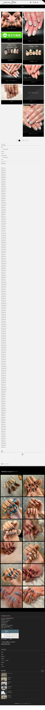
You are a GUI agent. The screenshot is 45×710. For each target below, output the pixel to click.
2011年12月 (3, 345)
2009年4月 (2, 401)
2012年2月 (2, 342)
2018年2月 (2, 216)
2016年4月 (2, 254)
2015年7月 (2, 270)
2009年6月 (2, 398)
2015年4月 (2, 275)
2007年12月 (3, 426)
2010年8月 (2, 373)
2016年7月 (2, 249)
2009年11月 (3, 389)
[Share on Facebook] (33, 2)
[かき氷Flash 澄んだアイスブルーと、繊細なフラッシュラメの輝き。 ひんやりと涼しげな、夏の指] (11, 597)
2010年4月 (2, 380)
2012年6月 (2, 335)
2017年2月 (2, 237)
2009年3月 (2, 403)
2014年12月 (3, 282)
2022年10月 (3, 177)
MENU (2, 654)
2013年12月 (3, 303)
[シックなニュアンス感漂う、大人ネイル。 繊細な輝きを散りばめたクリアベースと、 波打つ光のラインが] (33, 597)
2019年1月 (2, 200)
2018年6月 (2, 209)
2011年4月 (2, 359)
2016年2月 (2, 258)
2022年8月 (2, 179)
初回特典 (2, 658)
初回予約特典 (3, 163)
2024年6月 (2, 172)
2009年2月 (2, 405)
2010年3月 (2, 382)
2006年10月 (3, 445)
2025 (8, 683)
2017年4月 (2, 233)
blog (23, 12)
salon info (2, 153)
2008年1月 (2, 424)
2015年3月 (2, 277)
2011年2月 (2, 363)
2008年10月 (3, 412)
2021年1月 (2, 186)
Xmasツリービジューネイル (33, 133)
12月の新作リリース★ (33, 61)
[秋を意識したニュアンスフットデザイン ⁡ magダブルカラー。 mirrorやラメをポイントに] (11, 552)
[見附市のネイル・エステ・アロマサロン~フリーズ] (10, 2)
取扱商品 (2, 662)
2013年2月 (2, 321)
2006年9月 (2, 447)
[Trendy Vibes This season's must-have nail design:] (33, 486)
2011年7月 (2, 354)
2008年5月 (2, 419)
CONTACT (3, 666)
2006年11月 (3, 443)
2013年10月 (3, 307)
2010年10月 (3, 370)
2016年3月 (2, 256)
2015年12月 (3, 261)
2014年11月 (3, 284)
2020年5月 (2, 193)
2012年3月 (2, 340)
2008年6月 (2, 417)
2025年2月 (2, 170)
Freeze (8, 639)
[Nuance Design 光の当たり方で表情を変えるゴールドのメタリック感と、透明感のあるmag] (33, 552)
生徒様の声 (3, 656)
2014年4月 (2, 296)
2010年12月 (3, 366)
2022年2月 (2, 181)
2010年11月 (3, 368)
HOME (2, 652)
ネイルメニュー (10, 673)
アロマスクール (3, 161)
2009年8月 (2, 394)
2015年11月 (3, 263)
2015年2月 (2, 279)
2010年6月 (2, 377)
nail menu (2, 151)
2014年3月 (2, 298)
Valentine (9, 679)
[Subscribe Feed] (35, 2)
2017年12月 (3, 219)
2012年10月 (3, 328)
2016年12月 (3, 240)
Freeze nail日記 (5, 149)
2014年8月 (2, 289)
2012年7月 (2, 333)
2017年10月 (3, 223)
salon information (3, 155)
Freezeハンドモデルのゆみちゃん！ (11, 80)
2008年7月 (2, 415)
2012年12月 (3, 324)
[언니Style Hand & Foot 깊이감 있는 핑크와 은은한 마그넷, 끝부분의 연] (33, 530)
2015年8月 (2, 268)
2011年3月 (2, 361)
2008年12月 (3, 408)
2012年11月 (3, 326)
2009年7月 (2, 396)
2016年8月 (2, 247)
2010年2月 (2, 384)
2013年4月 (2, 317)
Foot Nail (11, 101)
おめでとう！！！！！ (33, 100)
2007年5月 (2, 438)
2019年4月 (2, 198)
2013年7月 (2, 312)
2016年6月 (2, 251)
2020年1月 (2, 195)
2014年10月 (3, 286)
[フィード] (22, 454)
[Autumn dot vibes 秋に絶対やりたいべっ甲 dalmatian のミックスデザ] (11, 486)
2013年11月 (3, 305)
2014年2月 (2, 300)
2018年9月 (2, 205)
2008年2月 (2, 422)
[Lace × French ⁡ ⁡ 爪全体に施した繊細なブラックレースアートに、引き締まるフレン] (11, 530)
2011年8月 (2, 352)
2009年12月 (3, 387)
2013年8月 (2, 310)
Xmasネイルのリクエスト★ (11, 28)
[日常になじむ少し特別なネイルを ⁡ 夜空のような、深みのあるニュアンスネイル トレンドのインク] (11, 575)
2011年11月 (3, 347)
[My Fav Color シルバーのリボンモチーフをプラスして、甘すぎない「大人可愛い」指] (11, 508)
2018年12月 (3, 202)
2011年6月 (2, 356)
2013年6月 (2, 314)
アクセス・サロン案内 (4, 660)
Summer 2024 (10, 692)
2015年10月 (3, 265)
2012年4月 (2, 338)
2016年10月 (3, 244)
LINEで (13, 642)
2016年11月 (3, 242)
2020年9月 (2, 191)
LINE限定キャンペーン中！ (11, 39)
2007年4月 (2, 440)
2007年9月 (2, 431)
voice (2, 159)
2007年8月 (2, 433)
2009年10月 (3, 391)
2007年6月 (2, 436)
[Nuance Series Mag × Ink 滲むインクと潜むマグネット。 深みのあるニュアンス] (33, 575)
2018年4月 (2, 212)
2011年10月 (3, 349)
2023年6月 (2, 174)
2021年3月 (2, 184)
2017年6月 (2, 230)
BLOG (2, 664)
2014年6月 (2, 293)
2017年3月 (2, 235)
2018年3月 (2, 214)
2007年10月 (3, 429)
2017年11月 (3, 221)
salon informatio (5, 157)
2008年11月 (3, 410)
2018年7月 (2, 207)
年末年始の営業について (12, 60)
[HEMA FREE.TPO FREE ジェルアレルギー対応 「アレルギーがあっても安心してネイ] (33, 508)
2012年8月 (2, 331)
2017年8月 (2, 226)
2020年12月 (3, 188)
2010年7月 (2, 375)
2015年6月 (2, 272)
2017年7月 (2, 228)
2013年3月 (2, 319)
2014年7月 (2, 291)
